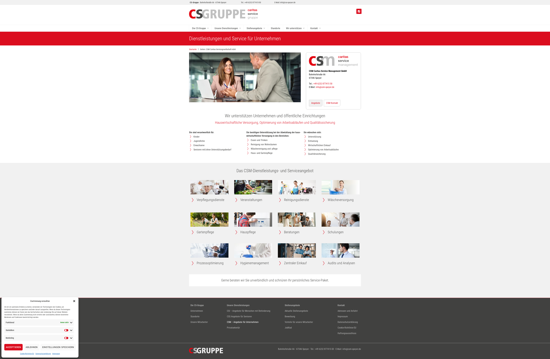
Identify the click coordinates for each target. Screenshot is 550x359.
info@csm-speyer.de (325, 87)
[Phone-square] (359, 11)
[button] (74, 301)
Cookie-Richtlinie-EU (27, 354)
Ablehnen (32, 347)
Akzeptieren (13, 347)
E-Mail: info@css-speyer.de (284, 2)
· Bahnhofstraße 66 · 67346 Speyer (208, 2)
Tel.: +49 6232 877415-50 (251, 2)
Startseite (193, 49)
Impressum (56, 354)
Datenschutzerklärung (43, 354)
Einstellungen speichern (58, 347)
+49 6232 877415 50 (322, 83)
